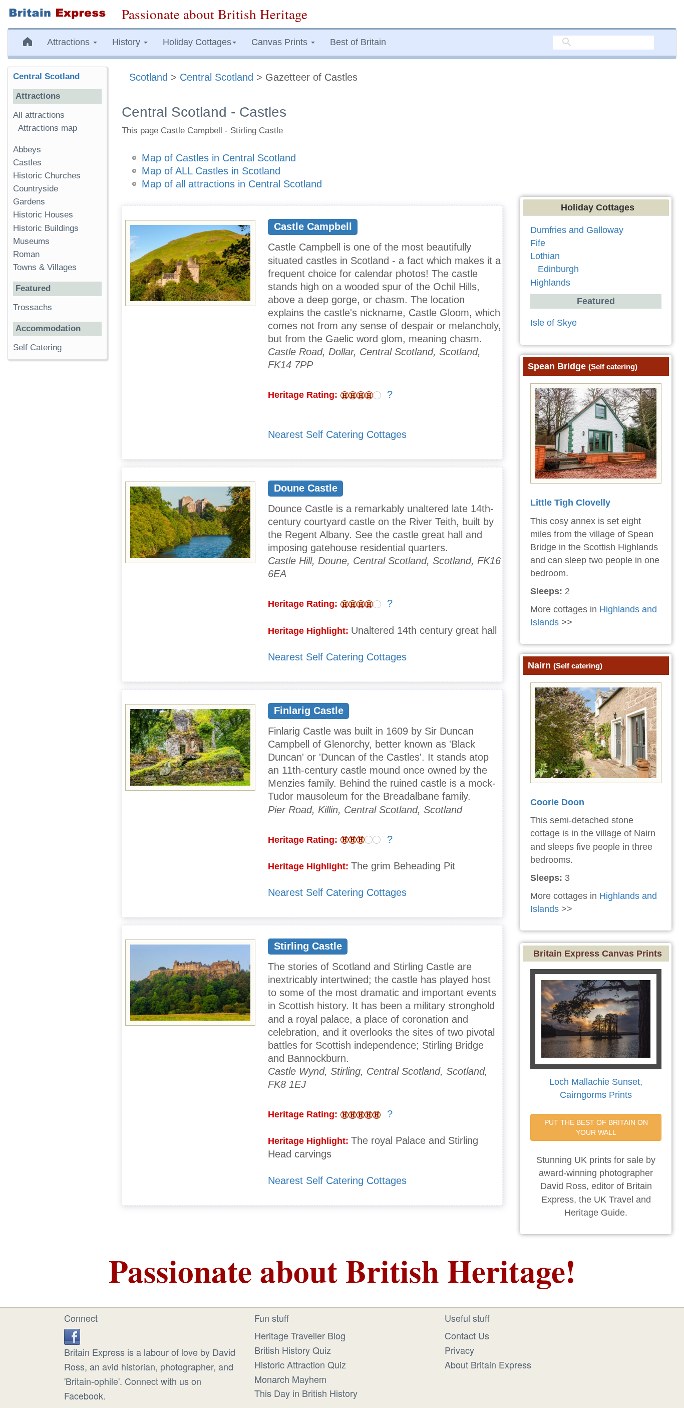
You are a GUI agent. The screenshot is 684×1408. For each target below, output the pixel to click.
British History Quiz (292, 1349)
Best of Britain (358, 42)
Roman (26, 254)
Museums (31, 241)
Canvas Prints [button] (280, 42)
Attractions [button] (69, 42)
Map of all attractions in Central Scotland (232, 183)
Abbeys (27, 149)
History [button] (127, 42)
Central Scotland (216, 77)
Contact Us (467, 1335)
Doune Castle (305, 488)
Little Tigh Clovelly (570, 503)
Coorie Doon (557, 802)
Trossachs (32, 307)
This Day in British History (306, 1392)
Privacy (459, 1349)
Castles (27, 162)
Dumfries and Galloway (576, 230)
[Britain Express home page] (57, 14)
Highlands (550, 283)
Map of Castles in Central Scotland (219, 157)
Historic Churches (47, 175)
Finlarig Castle (309, 710)
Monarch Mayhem (290, 1378)
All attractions (39, 115)
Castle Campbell (313, 226)
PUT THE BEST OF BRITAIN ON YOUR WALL (597, 1127)
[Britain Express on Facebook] (72, 1335)
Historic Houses (43, 214)
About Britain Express (488, 1364)
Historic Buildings (46, 228)
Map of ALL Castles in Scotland (211, 170)
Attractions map (47, 128)
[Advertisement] (57, 522)
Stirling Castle (308, 946)
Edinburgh (558, 269)
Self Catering (37, 347)
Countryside (35, 188)
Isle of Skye (553, 323)
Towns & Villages (45, 267)
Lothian (545, 256)
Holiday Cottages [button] (197, 42)
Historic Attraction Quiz (300, 1364)
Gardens (29, 201)
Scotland (148, 77)
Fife (537, 243)
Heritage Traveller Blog (300, 1335)
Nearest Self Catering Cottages (337, 434)
